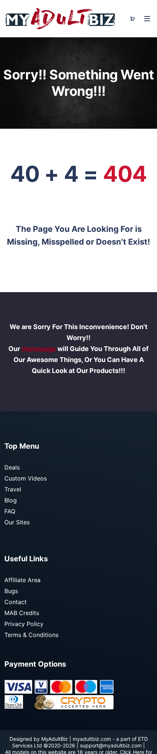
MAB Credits (21, 613)
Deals (12, 467)
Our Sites (17, 522)
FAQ (9, 511)
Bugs (11, 591)
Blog (10, 500)
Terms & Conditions (31, 634)
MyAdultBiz (54, 739)
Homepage (39, 349)
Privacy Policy (23, 623)
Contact (15, 602)
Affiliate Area (22, 580)
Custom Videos (25, 478)
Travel (12, 489)
